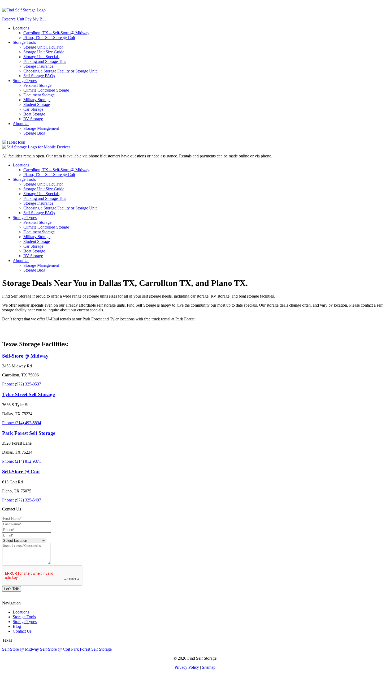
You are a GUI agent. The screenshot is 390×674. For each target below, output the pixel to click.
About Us (21, 123)
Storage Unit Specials (41, 56)
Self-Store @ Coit (55, 649)
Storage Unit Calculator (43, 47)
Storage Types (25, 80)
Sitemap (208, 667)
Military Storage (36, 99)
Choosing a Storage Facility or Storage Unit (60, 71)
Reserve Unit (13, 19)
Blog (17, 626)
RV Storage (33, 119)
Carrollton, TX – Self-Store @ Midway (56, 33)
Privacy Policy (187, 667)
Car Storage (33, 109)
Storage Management (41, 128)
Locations (21, 28)
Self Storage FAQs (39, 76)
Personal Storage (37, 85)
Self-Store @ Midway (20, 649)
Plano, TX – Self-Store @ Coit (49, 37)
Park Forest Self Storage (91, 649)
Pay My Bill (35, 19)
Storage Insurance (38, 66)
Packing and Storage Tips (44, 61)
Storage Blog (34, 133)
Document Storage (39, 95)
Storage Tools (24, 42)
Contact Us (22, 631)
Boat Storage (34, 114)
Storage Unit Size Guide (43, 52)
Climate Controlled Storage (46, 90)
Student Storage (36, 104)
